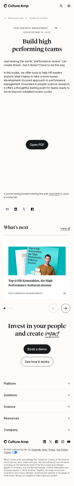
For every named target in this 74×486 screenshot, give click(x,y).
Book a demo (37, 349)
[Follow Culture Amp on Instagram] (59, 441)
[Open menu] (69, 6)
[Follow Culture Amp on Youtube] (65, 441)
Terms (44, 449)
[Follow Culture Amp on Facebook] (53, 441)
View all (65, 228)
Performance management (31, 28)
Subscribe (36, 449)
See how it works (37, 362)
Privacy (51, 449)
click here (54, 193)
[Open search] (61, 6)
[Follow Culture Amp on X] (47, 441)
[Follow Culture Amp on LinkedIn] (41, 441)
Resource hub (16, 18)
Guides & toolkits (38, 18)
